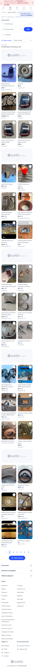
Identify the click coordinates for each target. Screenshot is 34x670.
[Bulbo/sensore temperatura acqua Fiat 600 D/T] (8, 77)
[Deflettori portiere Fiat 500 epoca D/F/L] (25, 505)
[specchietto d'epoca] (8, 177)
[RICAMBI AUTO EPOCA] (8, 434)
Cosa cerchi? (5, 20)
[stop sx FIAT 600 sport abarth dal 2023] (8, 133)
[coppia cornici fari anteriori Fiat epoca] (25, 306)
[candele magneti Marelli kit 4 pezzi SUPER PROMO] (8, 406)
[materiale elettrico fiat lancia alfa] (8, 234)
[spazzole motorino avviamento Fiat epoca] (25, 277)
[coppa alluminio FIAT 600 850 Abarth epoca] (8, 306)
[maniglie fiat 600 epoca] (25, 334)
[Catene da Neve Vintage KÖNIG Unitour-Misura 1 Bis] (25, 378)
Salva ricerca (8, 40)
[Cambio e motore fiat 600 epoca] (25, 434)
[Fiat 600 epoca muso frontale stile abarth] (8, 534)
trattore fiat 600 (12, 12)
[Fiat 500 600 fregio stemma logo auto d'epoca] (8, 277)
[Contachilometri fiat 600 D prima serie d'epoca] (25, 234)
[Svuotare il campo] (30, 24)
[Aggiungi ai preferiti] (14, 66)
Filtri (28, 29)
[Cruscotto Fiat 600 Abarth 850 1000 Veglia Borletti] (8, 105)
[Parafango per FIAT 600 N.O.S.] (8, 478)
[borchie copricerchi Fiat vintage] (8, 334)
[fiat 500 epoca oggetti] (25, 534)
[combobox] (17, 24)
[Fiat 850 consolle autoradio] (25, 406)
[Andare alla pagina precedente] (5, 552)
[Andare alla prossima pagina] (28, 552)
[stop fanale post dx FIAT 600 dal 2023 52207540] (25, 105)
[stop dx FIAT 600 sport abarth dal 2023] (25, 133)
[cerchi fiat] (25, 77)
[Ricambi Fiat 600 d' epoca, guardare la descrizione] (8, 505)
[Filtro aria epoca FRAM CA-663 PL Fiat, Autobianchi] (25, 205)
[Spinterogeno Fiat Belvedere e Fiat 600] (8, 378)
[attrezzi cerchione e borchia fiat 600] (8, 205)
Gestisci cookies (6, 606)
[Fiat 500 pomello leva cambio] (25, 177)
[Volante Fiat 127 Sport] (25, 478)
